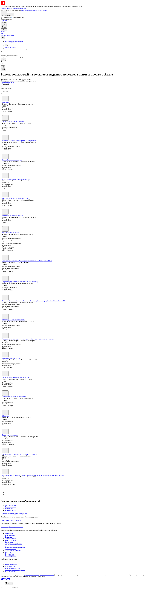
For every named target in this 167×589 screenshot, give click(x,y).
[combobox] (10, 55)
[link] (4, 27)
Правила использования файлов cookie (34, 10)
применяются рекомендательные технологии (39, 575)
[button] (3, 32)
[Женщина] (5, 118)
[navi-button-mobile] (3, 37)
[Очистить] (3, 59)
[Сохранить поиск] (3, 67)
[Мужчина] (5, 98)
